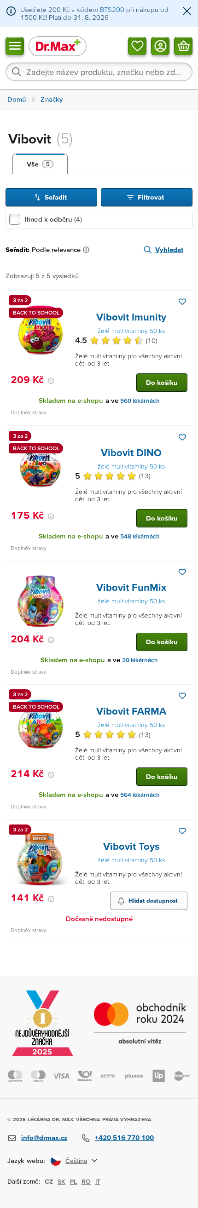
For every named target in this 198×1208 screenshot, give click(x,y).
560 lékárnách (140, 400)
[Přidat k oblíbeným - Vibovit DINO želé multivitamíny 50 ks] (182, 437)
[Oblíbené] (137, 45)
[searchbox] (99, 72)
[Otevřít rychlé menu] (15, 45)
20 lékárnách (140, 660)
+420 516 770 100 (124, 1137)
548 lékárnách (140, 536)
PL (73, 1181)
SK (61, 1181)
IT (97, 1181)
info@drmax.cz (44, 1137)
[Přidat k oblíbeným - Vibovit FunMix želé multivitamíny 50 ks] (182, 572)
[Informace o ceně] (51, 380)
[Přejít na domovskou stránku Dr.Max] (58, 46)
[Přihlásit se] (160, 45)
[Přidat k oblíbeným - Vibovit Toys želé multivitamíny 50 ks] (182, 831)
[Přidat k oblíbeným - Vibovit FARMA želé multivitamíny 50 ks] (182, 696)
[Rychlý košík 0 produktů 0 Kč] (183, 45)
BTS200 (112, 9)
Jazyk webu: (26, 1160)
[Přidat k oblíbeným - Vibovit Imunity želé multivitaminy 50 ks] (182, 301)
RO (86, 1181)
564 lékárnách (140, 794)
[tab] (40, 164)
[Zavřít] (186, 12)
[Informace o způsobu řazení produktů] (88, 249)
